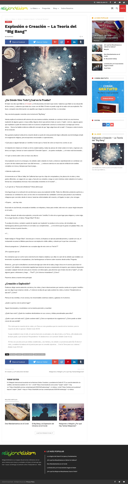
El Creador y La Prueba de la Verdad (16, 370)
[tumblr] (81, 42)
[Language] (124, 2)
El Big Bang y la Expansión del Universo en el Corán (43, 425)
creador (19, 354)
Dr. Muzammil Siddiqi (110, 58)
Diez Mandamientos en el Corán (17, 424)
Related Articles (11, 399)
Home (6, 19)
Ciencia (20, 19)
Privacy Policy (30, 482)
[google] (55, 42)
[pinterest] (68, 42)
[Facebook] (110, 2)
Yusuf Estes (10, 36)
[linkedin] (74, 42)
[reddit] (61, 42)
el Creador (28, 104)
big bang (12, 354)
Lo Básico (12, 19)
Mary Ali (106, 49)
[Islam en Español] (15, 8)
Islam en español (28, 354)
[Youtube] (120, 2)
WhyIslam (96, 40)
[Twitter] (115, 2)
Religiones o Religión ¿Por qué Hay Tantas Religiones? (66, 370)
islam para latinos (39, 354)
